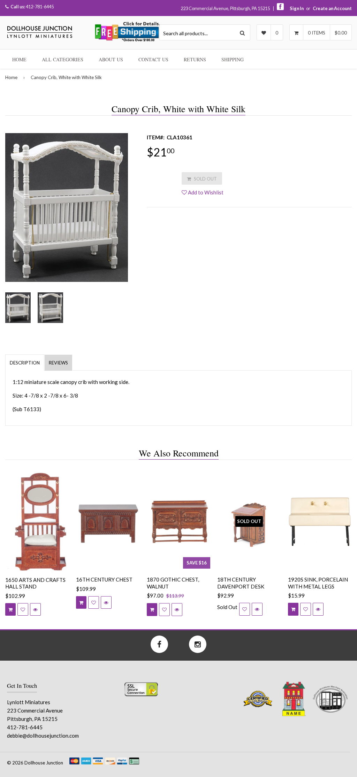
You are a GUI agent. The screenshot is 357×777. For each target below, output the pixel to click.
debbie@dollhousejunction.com (43, 735)
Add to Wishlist (205, 192)
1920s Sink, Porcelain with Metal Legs (318, 583)
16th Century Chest (104, 579)
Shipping (232, 59)
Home (19, 59)
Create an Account (332, 8)
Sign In (297, 8)
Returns (195, 59)
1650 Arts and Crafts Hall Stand (35, 583)
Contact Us (153, 59)
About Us (111, 59)
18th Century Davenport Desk (240, 583)
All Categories (62, 59)
